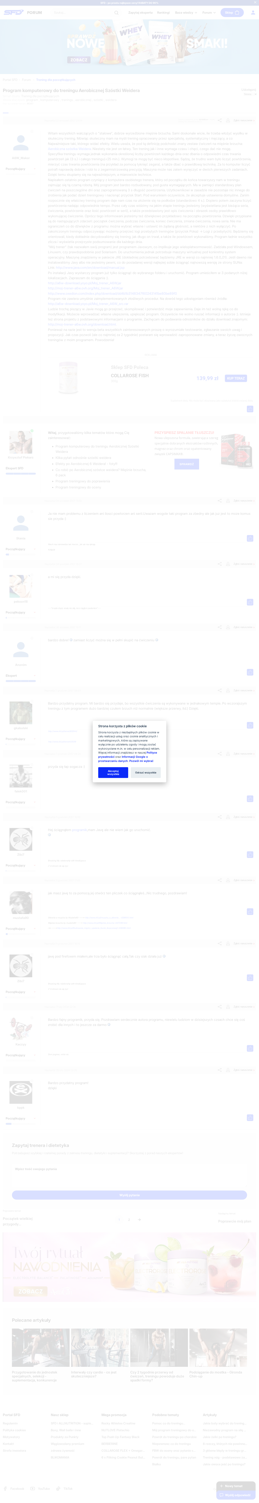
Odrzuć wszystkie (145, 772)
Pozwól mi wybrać (141, 760)
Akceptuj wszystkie (113, 772)
